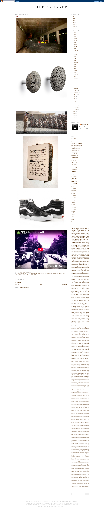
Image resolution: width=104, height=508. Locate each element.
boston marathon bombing (85, 401)
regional (84, 462)
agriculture (82, 359)
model (88, 245)
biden (83, 400)
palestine (85, 453)
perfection (73, 456)
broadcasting (87, 403)
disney (81, 291)
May (75, 101)
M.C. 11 (75, 40)
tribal (72, 480)
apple (88, 295)
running (87, 312)
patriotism (78, 301)
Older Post (64, 284)
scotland (84, 355)
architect (87, 315)
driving (84, 269)
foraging (73, 426)
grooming (87, 321)
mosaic (88, 350)
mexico (81, 278)
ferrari (78, 423)
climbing (76, 285)
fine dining (87, 248)
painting (78, 233)
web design (84, 484)
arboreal (84, 395)
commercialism (74, 367)
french (78, 345)
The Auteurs (74, 186)
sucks (75, 474)
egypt (73, 306)
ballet (85, 279)
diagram (88, 370)
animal (84, 361)
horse (77, 322)
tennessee (73, 477)
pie (78, 353)
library (82, 309)
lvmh (88, 443)
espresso (83, 319)
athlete (75, 258)
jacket (77, 309)
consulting (86, 412)
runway (73, 465)
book (79, 248)
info (72, 437)
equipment (85, 249)
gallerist (88, 373)
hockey (73, 346)
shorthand (82, 468)
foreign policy (80, 373)
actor (88, 283)
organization (76, 453)
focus (80, 425)
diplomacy (73, 342)
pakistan (75, 383)
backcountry (79, 397)
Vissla (75, 84)
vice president (83, 481)
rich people (82, 288)
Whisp (75, 54)
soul (83, 356)
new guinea (79, 450)
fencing (76, 423)
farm (82, 371)
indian (75, 324)
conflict (78, 412)
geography (78, 286)
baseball (88, 362)
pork (78, 459)
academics (77, 315)
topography (81, 478)
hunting (76, 266)
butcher (88, 336)
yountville (86, 392)
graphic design (79, 236)
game (72, 428)
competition (87, 367)
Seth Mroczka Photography (77, 143)
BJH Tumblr (74, 140)
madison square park (82, 377)
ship (76, 279)
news (73, 249)
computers (73, 368)
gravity (82, 429)
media (79, 325)
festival (81, 423)
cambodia (87, 364)
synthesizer (73, 476)
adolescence (76, 394)
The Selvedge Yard (75, 150)
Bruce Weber (74, 169)
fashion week (85, 371)
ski (88, 468)
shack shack (87, 467)
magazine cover (79, 310)
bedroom (73, 400)
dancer (87, 414)
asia (77, 267)
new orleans (78, 382)
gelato (77, 428)
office (85, 382)
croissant (73, 414)
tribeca (74, 480)
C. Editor (73, 199)
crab (78, 413)
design (84, 236)
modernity (80, 380)
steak (72, 295)
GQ (72, 221)
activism (73, 394)
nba (74, 450)
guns (88, 249)
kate (83, 438)
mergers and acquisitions (85, 379)
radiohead (76, 462)
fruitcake (84, 426)
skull (81, 294)
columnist (84, 365)
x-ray (72, 487)
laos (72, 440)
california (87, 242)
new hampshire (83, 450)
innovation (79, 324)
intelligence (83, 286)
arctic (86, 395)
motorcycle (74, 251)
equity (88, 420)
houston (87, 297)
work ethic (84, 486)
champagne (79, 337)
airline (79, 394)
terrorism (76, 477)
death (29, 273)
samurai (79, 465)
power (75, 255)
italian (76, 298)
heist (83, 432)
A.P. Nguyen (74, 174)
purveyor (87, 353)
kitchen (76, 246)
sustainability (85, 474)
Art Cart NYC (74, 173)
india (72, 324)
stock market (80, 388)
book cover (76, 336)
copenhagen (77, 297)
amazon (88, 359)
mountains (81, 300)
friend (85, 373)
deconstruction (74, 370)
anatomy (75, 276)
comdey (88, 410)
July (75, 96)
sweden (81, 313)
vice (79, 481)
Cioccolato (76, 50)
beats (88, 398)
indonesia (84, 346)
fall (72, 423)
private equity (77, 461)
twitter (74, 391)
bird (88, 334)
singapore (86, 468)
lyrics (75, 349)
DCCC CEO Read (75, 159)
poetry (85, 385)
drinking (81, 240)
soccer (77, 251)
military (56, 273)
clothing (73, 231)
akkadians (82, 394)
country (85, 368)
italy (84, 239)
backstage (82, 397)
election (77, 371)
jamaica (73, 438)
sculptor (76, 467)
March (75, 105)
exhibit (88, 319)
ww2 (77, 392)
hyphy (76, 435)
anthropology (74, 362)
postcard (81, 459)
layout (82, 260)
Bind (75, 66)
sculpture (87, 255)
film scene (87, 423)
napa (75, 382)
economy (73, 343)
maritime (76, 282)
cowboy (88, 368)
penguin (84, 455)
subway (77, 313)
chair (81, 407)
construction (83, 318)
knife (72, 325)
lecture (75, 377)
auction (75, 397)
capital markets (77, 406)
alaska (85, 359)
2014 (74, 22)
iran (84, 437)
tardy (85, 476)
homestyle (76, 434)
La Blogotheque (75, 160)
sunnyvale (78, 474)
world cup (87, 486)
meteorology (79, 447)
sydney (73, 389)
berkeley (76, 400)
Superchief (74, 190)
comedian (87, 365)
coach (88, 409)
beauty (87, 233)
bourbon (75, 403)
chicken (82, 409)
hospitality (87, 374)
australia (81, 316)
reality (79, 462)
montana (80, 449)
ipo (82, 437)
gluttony (76, 307)
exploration (74, 321)
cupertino (77, 414)
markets (73, 446)
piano (86, 327)
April (75, 103)
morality (84, 350)
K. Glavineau (74, 183)
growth (79, 431)
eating (88, 269)
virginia (77, 483)
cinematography (84, 267)
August (75, 94)
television (75, 389)
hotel (79, 322)
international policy (85, 324)
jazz (78, 278)
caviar (74, 407)
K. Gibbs (73, 204)
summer (88, 388)
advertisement (74, 245)
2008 (74, 115)
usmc (72, 303)
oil (86, 382)
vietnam (85, 295)
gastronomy (74, 270)
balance (86, 397)
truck (79, 283)
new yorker (87, 450)
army (88, 395)
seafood (87, 260)
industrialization (79, 376)
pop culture (77, 328)
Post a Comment (18, 282)
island (88, 437)
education (73, 286)
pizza (82, 301)
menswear (87, 251)
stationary (87, 471)
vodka (83, 483)
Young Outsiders (75, 157)
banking (80, 334)
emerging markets (79, 419)
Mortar (75, 70)
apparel (81, 395)
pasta (72, 455)
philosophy (74, 252)
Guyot (75, 32)
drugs (77, 417)
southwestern (77, 471)
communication (74, 412)
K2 (74, 82)
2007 (74, 118)
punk (88, 461)
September (76, 92)
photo (77, 228)
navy (85, 292)
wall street (85, 391)
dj (76, 342)
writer (73, 315)
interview (76, 254)
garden (83, 345)
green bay (87, 429)
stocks (80, 473)
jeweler (75, 438)
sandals (82, 465)
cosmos (82, 368)
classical (78, 258)
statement (84, 471)
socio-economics (86, 294)
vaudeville (73, 481)
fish (82, 263)
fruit (82, 426)
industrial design (82, 266)
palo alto (78, 383)
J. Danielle (74, 192)
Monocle (73, 202)
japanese (79, 298)
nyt (85, 260)
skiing (73, 260)
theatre (84, 389)
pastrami (81, 383)
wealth (82, 257)
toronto (85, 478)
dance (83, 285)
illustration (82, 237)
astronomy (77, 316)
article (73, 257)
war (72, 234)
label (82, 298)
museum (83, 282)
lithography (50, 273)
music (60, 273)
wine (72, 276)
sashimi (85, 465)
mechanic (73, 350)
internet (73, 298)
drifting (73, 417)
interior (82, 233)
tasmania (88, 476)
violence (73, 242)
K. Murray (74, 195)
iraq (46, 273)
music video (87, 325)
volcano (82, 391)
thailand (78, 389)
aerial (75, 303)
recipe (84, 312)
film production (85, 343)
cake (81, 364)
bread (85, 336)
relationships (80, 275)
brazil (88, 289)
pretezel (83, 459)
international (74, 348)
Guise (75, 56)
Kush (75, 48)
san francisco (84, 261)
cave (72, 407)
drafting (85, 416)
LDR (75, 60)
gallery (73, 292)
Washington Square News (77, 147)
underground (74, 358)
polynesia (76, 459)
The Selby (73, 193)
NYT (73, 219)
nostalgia (82, 382)
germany (77, 243)
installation (74, 309)
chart (88, 407)
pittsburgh (87, 458)
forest (76, 278)
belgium (85, 334)
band (86, 303)
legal (88, 440)
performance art (86, 383)
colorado (81, 410)
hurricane (73, 435)
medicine (79, 379)
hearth (77, 432)
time (75, 478)
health (78, 374)
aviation (73, 334)
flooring (77, 425)
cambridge (73, 406)
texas (83, 252)
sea (78, 240)
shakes (76, 468)
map (80, 264)
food (78, 230)
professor (85, 461)
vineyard (73, 483)
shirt (80, 468)
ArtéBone (73, 212)
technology (83, 245)
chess (79, 409)
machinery (73, 444)
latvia (78, 440)
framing (76, 426)
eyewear (85, 306)
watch (88, 261)
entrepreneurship (74, 420)
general (79, 428)
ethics (75, 306)
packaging (87, 282)
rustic (75, 465)
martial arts (76, 446)
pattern (79, 261)
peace (83, 383)
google (79, 429)
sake (77, 465)
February (76, 107)
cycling (88, 339)
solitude (79, 330)
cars (76, 365)
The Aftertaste (74, 164)
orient (76, 275)
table (76, 476)
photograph (82, 385)
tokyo (87, 389)
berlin (88, 316)
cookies (79, 304)
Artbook (73, 214)
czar (84, 414)
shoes (28, 274)
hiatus (85, 432)
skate (32, 274)
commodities (79, 367)
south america (86, 330)
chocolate (87, 337)
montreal (83, 449)
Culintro (73, 141)
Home (41, 284)
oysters (78, 352)
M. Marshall (74, 188)
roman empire (84, 464)
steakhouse (76, 473)
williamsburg (86, 333)
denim (79, 416)
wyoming (79, 392)
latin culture (81, 292)
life (88, 231)
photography (86, 234)
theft (88, 477)
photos (78, 458)
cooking (81, 249)
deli (80, 370)
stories (82, 473)
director (85, 304)
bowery (81, 336)
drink (75, 417)
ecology (88, 417)
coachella (73, 410)
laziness (88, 286)
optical (88, 452)
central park (78, 407)
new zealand (74, 452)
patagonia (77, 455)
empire (85, 419)
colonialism (74, 339)
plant (81, 353)
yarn (74, 487)
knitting (88, 438)
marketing (87, 252)
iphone (80, 437)
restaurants (77, 355)
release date (73, 464)
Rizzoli (73, 216)
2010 (74, 111)
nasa (88, 449)
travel (76, 260)
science (78, 255)
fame (88, 306)
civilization (83, 276)
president (73, 294)
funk (87, 426)
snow (76, 388)
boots (88, 279)
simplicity (77, 294)
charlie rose (77, 281)
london (83, 251)
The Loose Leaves (75, 152)
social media (79, 356)
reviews (84, 275)
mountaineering (86, 310)
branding (73, 281)
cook (88, 412)
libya (88, 298)
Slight (75, 72)
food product (87, 425)
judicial (81, 438)
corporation (73, 413)
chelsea (77, 409)
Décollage (76, 62)
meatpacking (87, 349)
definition (79, 340)
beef (83, 334)
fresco (83, 373)
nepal (76, 450)
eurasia (76, 422)
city (88, 267)
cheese (73, 304)
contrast (76, 368)
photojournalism (75, 353)
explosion (78, 306)
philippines (85, 352)
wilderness (76, 486)
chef (85, 240)
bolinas (76, 401)
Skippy (75, 38)
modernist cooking (79, 350)
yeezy (83, 392)
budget (79, 364)
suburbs (73, 474)
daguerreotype (74, 340)
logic (88, 441)
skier (72, 388)
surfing (82, 254)
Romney (78, 359)
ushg (85, 480)
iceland (75, 376)
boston (76, 318)
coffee (82, 281)
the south (75, 249)
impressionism (87, 435)
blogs (86, 400)
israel (79, 348)
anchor (73, 395)
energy (80, 371)
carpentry (84, 406)
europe (73, 266)
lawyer (73, 377)
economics (87, 276)
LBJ (88, 392)
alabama (85, 394)
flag (75, 345)
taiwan (82, 476)
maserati (79, 446)
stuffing (88, 473)
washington (74, 289)
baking (83, 303)
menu (88, 446)
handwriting (86, 431)
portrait (88, 240)
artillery (73, 397)
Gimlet (75, 80)
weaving (80, 484)
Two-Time (76, 74)
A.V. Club (73, 197)
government (34, 273)
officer (86, 452)
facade (86, 422)
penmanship (87, 455)
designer (79, 263)
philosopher (78, 385)
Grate (75, 36)
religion (73, 283)
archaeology (78, 362)
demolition (76, 416)
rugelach (88, 464)
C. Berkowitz (74, 185)
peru (82, 456)
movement (87, 380)
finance (73, 278)
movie (80, 282)
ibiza (77, 435)
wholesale (73, 486)
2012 (74, 26)
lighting (87, 281)
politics (73, 236)
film (76, 234)
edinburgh (73, 419)
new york (87, 230)
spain (80, 257)
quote (80, 242)
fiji (85, 423)
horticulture (80, 434)
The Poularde (52, 7)
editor (88, 304)
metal (72, 447)
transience (87, 478)
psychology (82, 328)
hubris (86, 434)
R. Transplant (74, 167)
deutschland (84, 370)
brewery (76, 364)
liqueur (77, 377)
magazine (76, 264)
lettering (73, 441)
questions (73, 462)
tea (74, 295)
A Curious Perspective (76, 148)
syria (85, 356)
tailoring (79, 476)
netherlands (74, 301)
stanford (81, 471)
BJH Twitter (74, 138)
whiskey (82, 333)
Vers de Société (74, 162)
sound (75, 470)
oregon (88, 382)
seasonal (87, 355)
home (84, 374)
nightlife (77, 452)
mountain (76, 300)
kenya (85, 438)
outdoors (79, 453)
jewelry (88, 270)
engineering (83, 297)
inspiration (87, 307)
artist (75, 257)
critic (83, 413)
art (26, 273)
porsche (83, 353)
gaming (74, 428)
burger (85, 254)
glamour (85, 428)
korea (86, 348)
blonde (88, 400)
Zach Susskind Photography (77, 145)
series (84, 467)
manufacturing (87, 444)
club (81, 365)
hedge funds (80, 432)
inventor (74, 437)
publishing (87, 328)
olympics (75, 352)
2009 (74, 113)
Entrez (75, 68)
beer (81, 239)
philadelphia (73, 385)
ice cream (87, 322)
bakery (82, 289)
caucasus (88, 406)
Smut (75, 64)
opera (88, 292)
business (83, 242)
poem (84, 255)
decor (78, 370)
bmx (72, 364)
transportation (74, 273)
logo (72, 300)
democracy (84, 340)
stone (83, 388)
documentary (74, 371)
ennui (88, 419)
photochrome (87, 456)
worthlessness (74, 392)
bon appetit (79, 401)
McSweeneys (74, 179)
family (80, 343)
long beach (76, 443)
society (73, 267)
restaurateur (79, 252)
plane (79, 254)
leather (86, 440)
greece (83, 321)
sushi (84, 301)
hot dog (83, 434)
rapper (85, 264)
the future (80, 477)
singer (79, 279)
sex (72, 269)
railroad (77, 386)
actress (78, 273)
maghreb (79, 349)
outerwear (77, 327)
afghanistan (21, 273)
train (72, 391)
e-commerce (83, 417)
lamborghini (87, 376)
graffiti (78, 270)
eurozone (78, 422)
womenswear (86, 358)
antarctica (87, 361)
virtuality (80, 483)
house (72, 376)
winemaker (80, 486)
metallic (75, 447)
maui (86, 446)
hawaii (76, 292)
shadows (73, 468)
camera (73, 291)
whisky (88, 391)
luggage (86, 443)
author (85, 257)
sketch (75, 356)
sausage (88, 465)
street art (85, 388)
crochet (88, 413)
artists (81, 362)
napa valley (86, 300)
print (75, 386)
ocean (83, 452)
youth (75, 269)
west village (77, 333)
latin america (75, 440)
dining (88, 254)
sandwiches (74, 313)
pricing (86, 459)
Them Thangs (74, 206)
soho (77, 330)
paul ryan (80, 455)
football (82, 258)
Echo (75, 76)
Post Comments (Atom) (24, 287)
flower (73, 307)
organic (73, 453)
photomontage (74, 458)
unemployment (78, 391)
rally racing (81, 386)
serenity (82, 467)
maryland (73, 379)
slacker (74, 388)
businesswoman (86, 404)
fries (81, 345)
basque (83, 398)
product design (80, 272)
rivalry (81, 464)
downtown (82, 416)
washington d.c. (76, 484)
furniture (79, 321)
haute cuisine (74, 432)
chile (79, 365)
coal (76, 410)
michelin (82, 447)
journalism (83, 348)
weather (73, 333)
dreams (88, 416)
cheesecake (73, 409)
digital (82, 304)
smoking (73, 261)
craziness (80, 413)
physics (81, 458)
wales (85, 483)
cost (76, 413)
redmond (81, 462)
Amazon (73, 211)
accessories (87, 243)
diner (88, 340)
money (85, 258)
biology (73, 318)
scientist (88, 386)
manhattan (79, 444)
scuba (88, 278)
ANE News (74, 209)
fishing (73, 345)
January (75, 109)
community (83, 367)
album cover (82, 315)
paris (64, 273)
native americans (75, 312)
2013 (74, 24)
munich (73, 382)
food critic (83, 425)
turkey (88, 356)
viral (75, 483)
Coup (75, 58)
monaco (88, 447)
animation (78, 289)
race (81, 312)
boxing (85, 289)
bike (88, 264)
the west (81, 389)
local (72, 349)
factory (88, 422)
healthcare (81, 374)
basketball (73, 263)
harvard (76, 374)
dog (88, 285)
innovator (83, 376)
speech (76, 283)
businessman (86, 273)
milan (73, 272)
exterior (82, 306)
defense (73, 416)
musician (77, 242)
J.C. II (75, 52)
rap (21, 274)
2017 (74, 16)
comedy (79, 260)
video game (82, 358)
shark (78, 468)
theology (73, 478)
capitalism (73, 365)
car (72, 233)
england (87, 246)
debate (80, 319)
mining (85, 447)
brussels (79, 404)
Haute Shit (74, 207)
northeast (73, 327)
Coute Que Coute (75, 153)
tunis (76, 480)
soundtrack (78, 470)
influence (87, 346)
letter (76, 325)
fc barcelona (75, 373)
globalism (87, 345)
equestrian (85, 420)
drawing (84, 291)
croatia (85, 413)
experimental (82, 422)
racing (88, 258)
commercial (77, 291)
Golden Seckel (74, 166)
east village (87, 342)
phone (88, 352)
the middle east (86, 272)
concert (79, 285)
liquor (85, 309)
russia (88, 275)
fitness (73, 425)
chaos (83, 407)
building (82, 404)
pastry (74, 455)
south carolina (82, 470)
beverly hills (80, 400)
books (74, 364)
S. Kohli (73, 200)
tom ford (77, 478)
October (76, 90)
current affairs (82, 414)
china (73, 258)
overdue (83, 453)
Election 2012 (74, 359)
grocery (76, 431)
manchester (87, 377)
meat (77, 248)
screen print (73, 467)
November (76, 88)
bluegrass (73, 401)
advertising (80, 269)
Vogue (73, 218)
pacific (80, 327)
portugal (88, 385)
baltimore (73, 398)
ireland (86, 437)
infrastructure (83, 270)
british (78, 403)
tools (88, 389)
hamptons (82, 431)
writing (84, 246)
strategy (85, 473)
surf (75, 267)
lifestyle (76, 441)
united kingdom (86, 313)
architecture (79, 231)
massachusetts (83, 446)
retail (76, 464)
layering (83, 440)
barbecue (82, 273)
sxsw (88, 474)
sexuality (73, 279)
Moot (75, 42)
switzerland (81, 331)
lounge (83, 443)
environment (79, 420)
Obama (85, 283)
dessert (73, 254)
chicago (79, 267)
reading (73, 355)
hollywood (74, 322)
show (72, 356)
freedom (87, 291)
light (88, 348)
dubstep (73, 275)
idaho (79, 435)
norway (81, 452)
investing (77, 437)
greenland (73, 431)
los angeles (80, 246)
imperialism (82, 435)
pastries (83, 327)
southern (73, 471)
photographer (74, 288)
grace (80, 307)
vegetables (76, 481)
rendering (84, 386)
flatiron (75, 425)
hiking (87, 432)
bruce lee (76, 404)
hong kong (80, 346)
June (75, 98)
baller (88, 397)
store (72, 331)
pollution (73, 459)
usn (86, 480)
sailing (85, 288)
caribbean (81, 406)
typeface (87, 301)
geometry (80, 234)
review (78, 464)
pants (88, 453)
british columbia (82, 403)
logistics (73, 443)
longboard (80, 443)
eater (86, 417)
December (76, 30)
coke (78, 410)
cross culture (74, 319)
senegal (79, 467)
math (83, 349)
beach (88, 257)
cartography (74, 337)
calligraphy (84, 364)
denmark (86, 285)
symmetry (86, 331)
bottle (72, 403)
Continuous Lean (75, 155)
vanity (88, 480)
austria (84, 362)
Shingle (75, 44)
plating (85, 278)
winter (82, 283)
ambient (88, 394)
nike (72, 352)
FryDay (75, 86)
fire (88, 343)
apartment (78, 395)
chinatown (83, 337)
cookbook (87, 318)
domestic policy (81, 342)
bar (82, 255)
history (83, 307)
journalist (78, 438)
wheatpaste (87, 484)
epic (82, 420)
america (77, 239)
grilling (73, 374)
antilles (75, 395)
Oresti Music (74, 181)
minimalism (82, 325)
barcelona (85, 316)
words (88, 236)
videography (87, 481)
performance (78, 456)
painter (73, 383)
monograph (77, 449)
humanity (73, 248)
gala (88, 426)
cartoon (73, 285)
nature (82, 230)
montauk (83, 380)
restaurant (84, 231)
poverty (73, 386)
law (74, 325)
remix (78, 288)
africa (79, 249)
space (88, 288)
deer (88, 414)
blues (72, 336)
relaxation (87, 462)
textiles (76, 295)
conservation (82, 412)
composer (76, 304)
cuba (75, 414)
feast (73, 423)
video (35, 274)
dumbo (79, 417)
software (73, 470)
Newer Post (17, 284)
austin (82, 279)
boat (88, 303)
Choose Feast (74, 178)
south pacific (87, 470)
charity (86, 407)
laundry (81, 440)
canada (73, 297)
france (87, 237)
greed (84, 429)
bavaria (86, 398)
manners (83, 444)
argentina (73, 316)
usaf (83, 480)
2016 (74, 18)
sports (88, 239)
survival (81, 474)
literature (79, 441)
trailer (73, 239)
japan (73, 255)
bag (85, 362)
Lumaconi (76, 78)
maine (76, 444)
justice (80, 309)
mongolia (73, 449)
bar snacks (80, 398)
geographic (82, 428)
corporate (79, 368)
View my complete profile (78, 132)
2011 (74, 28)
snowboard (74, 330)
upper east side (80, 480)
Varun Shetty (74, 171)
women (87, 228)
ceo (77, 365)
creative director (81, 339)
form (77, 257)
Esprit (75, 34)
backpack (76, 334)
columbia (84, 410)
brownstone (73, 404)
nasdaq (73, 450)
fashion (74, 230)
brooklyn (82, 248)
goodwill (76, 429)
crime (80, 251)
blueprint (79, 276)
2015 (74, 20)
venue (78, 358)
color (77, 263)
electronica (74, 240)
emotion (76, 343)
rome (81, 355)
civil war (85, 409)
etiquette (73, 422)
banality (76, 398)
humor (88, 434)
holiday (76, 346)
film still (76, 237)
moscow (86, 449)
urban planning (81, 295)
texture (82, 243)
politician (17, 274)
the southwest (85, 477)
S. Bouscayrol (74, 176)
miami (73, 380)
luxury (73, 282)
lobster (86, 441)
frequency (79, 426)
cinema (79, 318)
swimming (76, 331)
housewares (41, 273)
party (81, 352)
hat (88, 431)
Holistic (75, 46)
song (83, 330)
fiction (83, 423)
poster (82, 264)
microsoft (76, 380)
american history (75, 361)
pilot (84, 458)
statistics (73, 473)
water (76, 261)
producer (82, 461)
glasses (84, 281)
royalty (24, 274)
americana (80, 361)
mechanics (76, 379)
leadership (85, 298)
